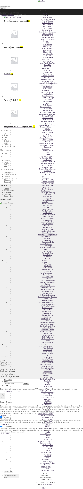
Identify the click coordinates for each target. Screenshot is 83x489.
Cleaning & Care (47, 185)
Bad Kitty (7, 173)
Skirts (47, 134)
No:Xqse (7, 182)
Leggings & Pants (47, 119)
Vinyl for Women (47, 359)
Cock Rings (45, 202)
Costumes (45, 149)
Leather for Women (47, 362)
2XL (5, 141)
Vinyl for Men (47, 370)
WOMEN (43, 14)
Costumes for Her (47, 151)
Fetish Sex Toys (45, 390)
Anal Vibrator (47, 61)
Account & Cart (45, 452)
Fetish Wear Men (45, 364)
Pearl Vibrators (47, 28)
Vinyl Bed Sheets (47, 419)
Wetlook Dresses (47, 132)
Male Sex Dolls (48, 94)
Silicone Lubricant (47, 81)
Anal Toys (45, 59)
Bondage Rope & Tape (47, 379)
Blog (47, 468)
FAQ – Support (48, 448)
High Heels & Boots (47, 92)
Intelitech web (15, 376)
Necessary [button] (3, 415)
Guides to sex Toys (48, 470)
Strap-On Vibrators (48, 37)
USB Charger (47, 105)
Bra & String (48, 160)
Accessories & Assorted (45, 414)
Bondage (45, 375)
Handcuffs (47, 381)
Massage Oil (48, 72)
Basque (47, 141)
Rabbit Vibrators (47, 30)
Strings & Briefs (47, 110)
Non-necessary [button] (5, 424)
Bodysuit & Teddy (48, 116)
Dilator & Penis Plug (47, 180)
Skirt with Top (47, 136)
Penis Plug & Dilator (47, 397)
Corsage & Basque (46, 138)
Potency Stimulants (48, 76)
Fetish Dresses (47, 355)
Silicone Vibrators (47, 34)
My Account (8, 380)
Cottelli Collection (10, 174)
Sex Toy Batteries (47, 189)
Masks (48, 154)
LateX (6, 176)
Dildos (45, 41)
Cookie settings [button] (7, 391)
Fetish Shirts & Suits (47, 368)
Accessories (45, 90)
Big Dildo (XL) (48, 57)
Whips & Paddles (45, 404)
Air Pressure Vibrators (47, 19)
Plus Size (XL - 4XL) (45, 158)
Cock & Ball (48, 395)
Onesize (6, 145)
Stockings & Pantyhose (45, 143)
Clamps (47, 436)
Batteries (47, 103)
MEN (43, 176)
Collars (47, 384)
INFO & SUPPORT (43, 441)
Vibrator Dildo (47, 17)
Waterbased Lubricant (48, 79)
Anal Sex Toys (45, 191)
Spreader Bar (47, 386)
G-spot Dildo (47, 45)
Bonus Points (47, 461)
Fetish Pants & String (47, 366)
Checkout (48, 456)
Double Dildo (47, 50)
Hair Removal (47, 101)
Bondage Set (48, 377)
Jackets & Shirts (48, 118)
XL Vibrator (48, 403)
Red (5, 164)
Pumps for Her (47, 74)
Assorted (47, 174)
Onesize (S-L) (8, 146)
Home (4, 15)
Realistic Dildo (47, 46)
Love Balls (47, 70)
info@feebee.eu (48, 484)
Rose (5, 166)
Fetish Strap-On (48, 394)
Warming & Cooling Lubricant (47, 83)
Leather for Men (47, 373)
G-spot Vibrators (47, 21)
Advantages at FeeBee (47, 463)
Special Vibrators (47, 35)
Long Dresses (47, 130)
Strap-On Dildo (48, 54)
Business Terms (48, 446)
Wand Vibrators (48, 24)
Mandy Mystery (9, 178)
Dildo (47, 43)
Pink (5, 162)
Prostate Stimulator (48, 200)
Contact (6, 189)
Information (45, 459)
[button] (41, 10)
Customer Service (45, 443)
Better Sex (45, 68)
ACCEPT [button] (17, 391)
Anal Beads (47, 66)
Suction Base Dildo (47, 48)
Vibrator (45, 15)
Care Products (47, 99)
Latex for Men (47, 372)
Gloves (47, 123)
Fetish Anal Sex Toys (47, 392)
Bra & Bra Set (47, 109)
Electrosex (47, 399)
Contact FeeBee (48, 445)
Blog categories (46, 467)
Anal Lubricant (47, 87)
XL (5, 139)
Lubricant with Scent (47, 85)
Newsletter (47, 465)
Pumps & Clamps (45, 434)
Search (3, 8)
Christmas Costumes (47, 156)
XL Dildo (48, 401)
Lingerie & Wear (45, 107)
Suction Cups (47, 439)
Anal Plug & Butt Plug (47, 63)
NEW (43, 488)
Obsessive (7, 180)
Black (6, 160)
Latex (6, 153)
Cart (47, 457)
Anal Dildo (47, 65)
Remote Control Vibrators (47, 32)
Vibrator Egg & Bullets (47, 39)
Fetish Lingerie (47, 357)
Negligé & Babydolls (47, 121)
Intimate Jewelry (47, 96)
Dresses (47, 129)
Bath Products (47, 88)
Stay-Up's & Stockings (47, 145)
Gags (47, 383)
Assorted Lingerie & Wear (47, 125)
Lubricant (46, 77)
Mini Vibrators (47, 26)
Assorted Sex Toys (48, 98)
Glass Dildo (47, 56)
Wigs (47, 152)
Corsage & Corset (47, 140)
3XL (5, 143)
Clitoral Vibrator (47, 23)
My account (47, 454)
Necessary (5, 417)
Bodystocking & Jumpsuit (47, 114)
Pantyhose (47, 147)
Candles (47, 425)
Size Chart (47, 450)
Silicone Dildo (47, 52)
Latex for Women (47, 361)
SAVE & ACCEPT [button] (6, 434)
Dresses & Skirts (45, 127)
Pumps (47, 437)
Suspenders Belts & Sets (47, 112)
